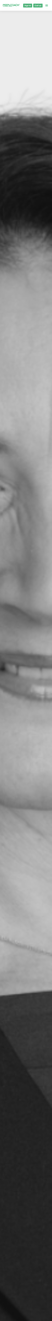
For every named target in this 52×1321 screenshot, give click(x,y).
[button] (46, 5)
